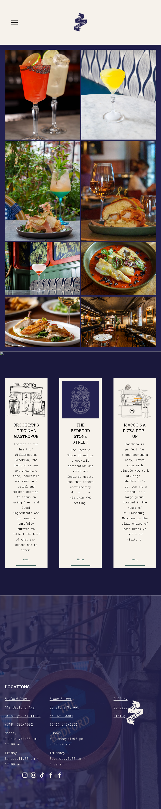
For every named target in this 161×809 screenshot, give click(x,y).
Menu (26, 559)
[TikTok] (42, 775)
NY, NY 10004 (61, 716)
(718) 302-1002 (19, 724)
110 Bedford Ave (20, 707)
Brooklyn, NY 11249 (23, 716)
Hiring (119, 716)
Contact (120, 707)
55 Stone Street (64, 707)
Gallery (120, 699)
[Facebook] (51, 775)
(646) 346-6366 (64, 724)
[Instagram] (25, 775)
